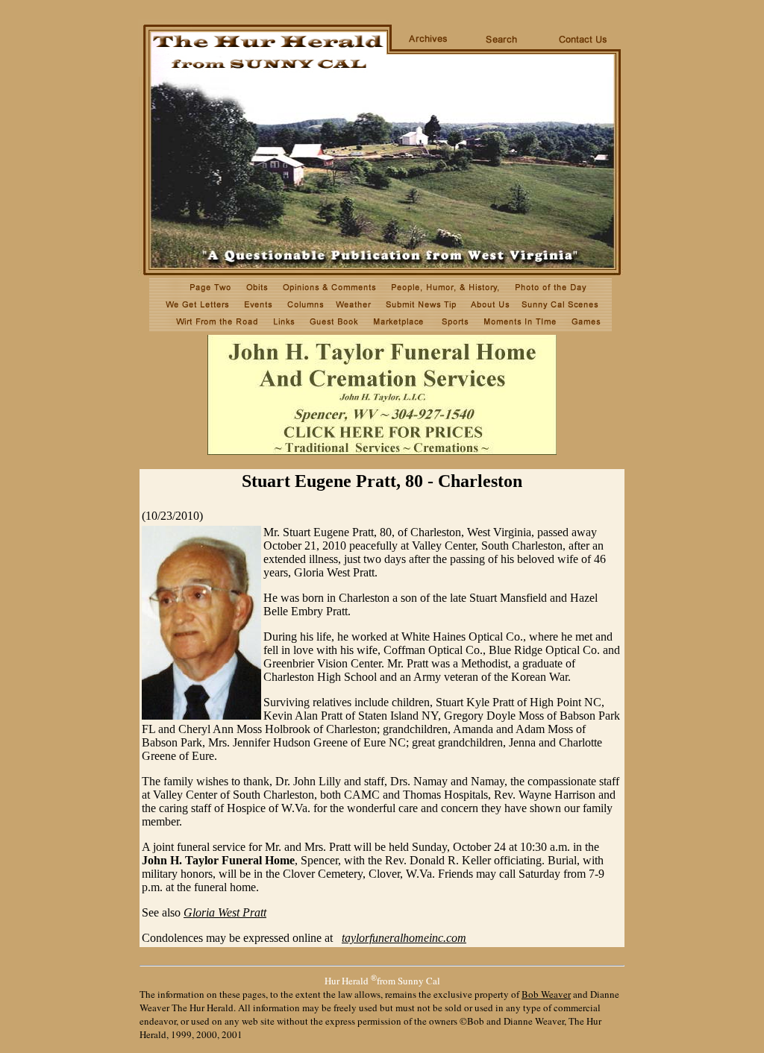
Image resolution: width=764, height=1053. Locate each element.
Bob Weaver (546, 994)
